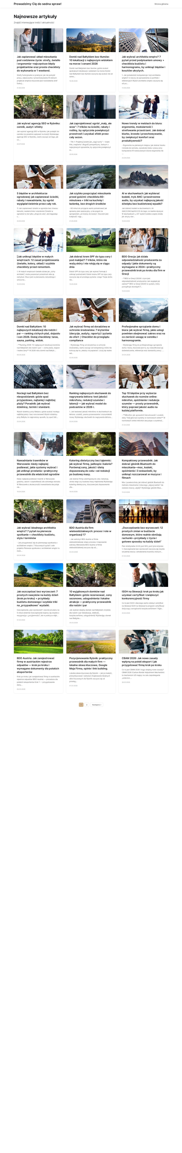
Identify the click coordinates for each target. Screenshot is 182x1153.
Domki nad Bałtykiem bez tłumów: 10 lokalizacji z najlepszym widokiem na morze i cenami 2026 (91, 60)
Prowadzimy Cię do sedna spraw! (37, 4)
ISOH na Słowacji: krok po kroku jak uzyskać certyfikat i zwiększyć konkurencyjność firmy (143, 595)
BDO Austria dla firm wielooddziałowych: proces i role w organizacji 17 (90, 531)
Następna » (96, 705)
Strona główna (161, 4)
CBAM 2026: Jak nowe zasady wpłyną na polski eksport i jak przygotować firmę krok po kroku (142, 662)
